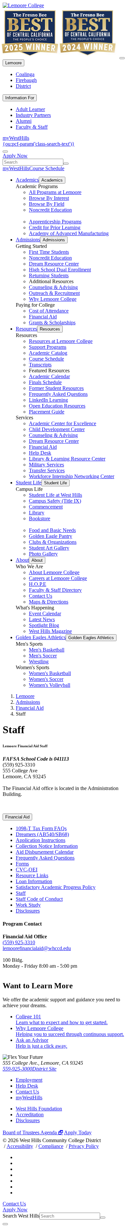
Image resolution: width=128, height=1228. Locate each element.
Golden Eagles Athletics (41, 637)
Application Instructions (40, 840)
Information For (19, 97)
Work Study (28, 905)
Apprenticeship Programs (55, 221)
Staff (21, 893)
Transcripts (40, 364)
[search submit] (66, 164)
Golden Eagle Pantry (50, 536)
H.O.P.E (37, 584)
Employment (29, 1080)
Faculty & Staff (32, 127)
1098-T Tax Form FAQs (41, 828)
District (23, 86)
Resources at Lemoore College (61, 341)
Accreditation (30, 1114)
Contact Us (40, 596)
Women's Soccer (46, 679)
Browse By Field (46, 204)
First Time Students (49, 252)
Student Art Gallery (49, 548)
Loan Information (34, 881)
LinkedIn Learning (48, 400)
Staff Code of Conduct (39, 899)
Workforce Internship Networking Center (71, 476)
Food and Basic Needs (52, 530)
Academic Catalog (48, 353)
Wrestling (39, 661)
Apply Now (15, 155)
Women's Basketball (50, 673)
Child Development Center (57, 429)
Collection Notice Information (47, 846)
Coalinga (25, 74)
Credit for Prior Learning (54, 227)
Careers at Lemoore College (58, 578)
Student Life (28, 482)
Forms (22, 863)
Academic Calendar (49, 376)
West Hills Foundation (39, 1108)
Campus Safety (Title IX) (55, 501)
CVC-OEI (26, 869)
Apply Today (78, 1132)
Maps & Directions (48, 602)
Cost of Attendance (49, 311)
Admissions (28, 239)
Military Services (46, 464)
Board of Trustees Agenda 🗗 (33, 1132)
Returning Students (49, 275)
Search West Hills (21, 1216)
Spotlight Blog (44, 625)
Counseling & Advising (53, 287)
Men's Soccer (43, 655)
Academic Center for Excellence (62, 423)
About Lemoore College (54, 572)
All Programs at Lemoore (55, 192)
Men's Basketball (46, 650)
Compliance (50, 1146)
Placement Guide (46, 411)
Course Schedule (46, 168)
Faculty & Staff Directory (55, 590)
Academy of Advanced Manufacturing (69, 233)
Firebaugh (26, 80)
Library (36, 512)
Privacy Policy (84, 1146)
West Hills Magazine (50, 631)
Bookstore (39, 518)
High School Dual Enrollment (60, 269)
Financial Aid (43, 316)
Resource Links (32, 875)
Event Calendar (45, 613)
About (22, 560)
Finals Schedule (45, 382)
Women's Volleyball (49, 685)
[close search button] (5, 1224)
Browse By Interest (49, 198)
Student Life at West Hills (55, 495)
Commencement (46, 506)
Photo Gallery (43, 554)
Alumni (24, 121)
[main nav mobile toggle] (122, 58)
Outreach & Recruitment (54, 293)
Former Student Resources (56, 388)
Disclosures (28, 910)
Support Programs (47, 347)
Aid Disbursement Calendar (45, 852)
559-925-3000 (17, 1069)
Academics (27, 180)
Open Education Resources (57, 406)
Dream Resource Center (54, 264)
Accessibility (20, 1146)
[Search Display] (5, 152)
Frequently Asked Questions (58, 394)
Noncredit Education (50, 210)
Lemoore (13, 62)
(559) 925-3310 (19, 942)
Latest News (42, 619)
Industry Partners (33, 115)
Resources (26, 328)
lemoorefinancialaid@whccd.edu (37, 948)
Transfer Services (47, 470)
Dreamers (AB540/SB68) (42, 834)
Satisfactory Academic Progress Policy (56, 887)
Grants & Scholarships (52, 322)
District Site (44, 1069)
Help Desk (40, 453)
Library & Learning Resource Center (67, 458)
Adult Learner (30, 109)
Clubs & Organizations (52, 542)
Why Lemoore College (52, 299)
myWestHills (16, 138)
